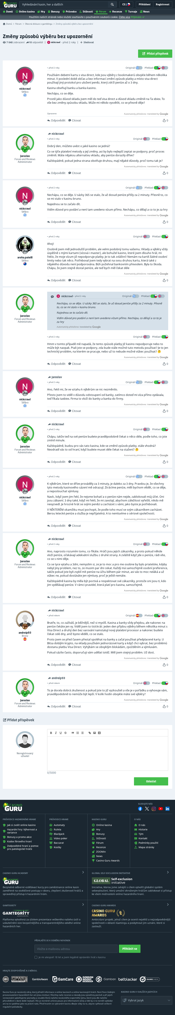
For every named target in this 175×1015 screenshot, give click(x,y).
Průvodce (71, 11)
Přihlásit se (129, 949)
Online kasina (27, 11)
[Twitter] (147, 809)
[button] (146, 1000)
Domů (9, 11)
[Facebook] (140, 809)
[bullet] (82, 733)
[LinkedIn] (167, 809)
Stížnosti (88, 11)
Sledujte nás (145, 804)
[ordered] (77, 733)
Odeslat (151, 781)
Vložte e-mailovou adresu (50, 946)
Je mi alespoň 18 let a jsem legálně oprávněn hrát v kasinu (72, 957)
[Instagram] (154, 809)
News (146, 11)
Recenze (117, 11)
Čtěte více (124, 17)
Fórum (102, 11)
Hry (43, 11)
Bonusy (55, 11)
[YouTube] (161, 809)
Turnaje (132, 11)
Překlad (149, 67)
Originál (130, 67)
